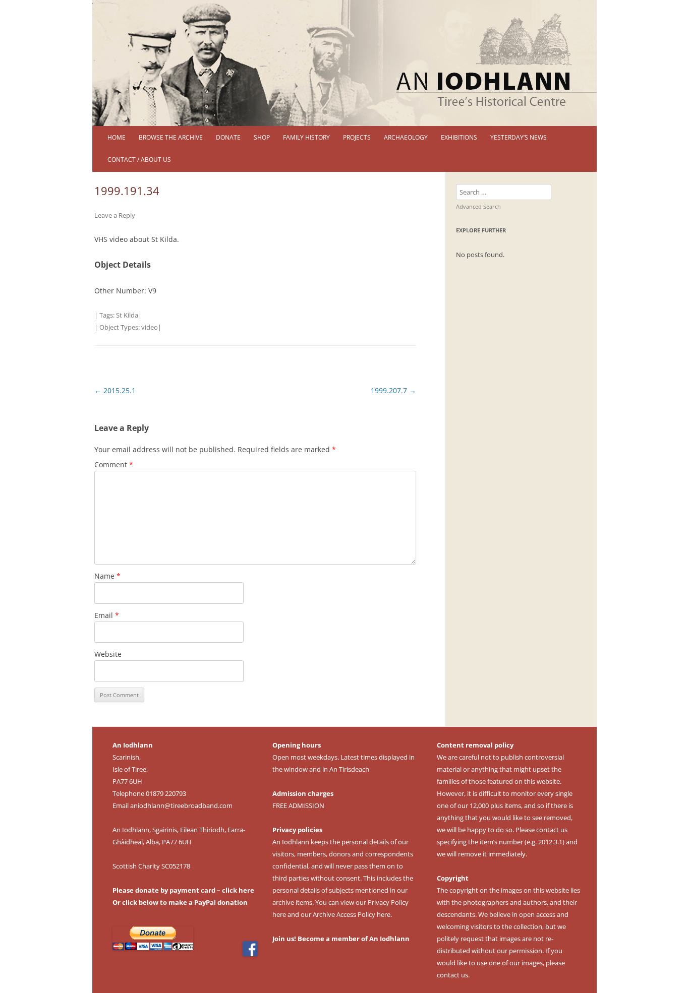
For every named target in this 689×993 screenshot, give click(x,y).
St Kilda (127, 315)
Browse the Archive (171, 137)
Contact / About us (139, 159)
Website (108, 654)
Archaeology (406, 137)
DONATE (228, 137)
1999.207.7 (393, 390)
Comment (113, 464)
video (149, 327)
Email (106, 615)
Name (107, 576)
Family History (306, 137)
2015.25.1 (115, 390)
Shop (262, 137)
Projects (357, 137)
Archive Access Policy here (351, 914)
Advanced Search (478, 206)
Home (116, 137)
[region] (344, 63)
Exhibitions (459, 137)
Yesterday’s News (518, 137)
